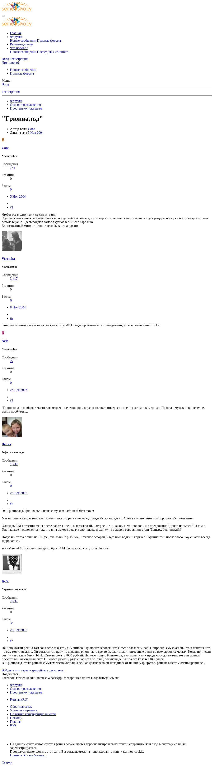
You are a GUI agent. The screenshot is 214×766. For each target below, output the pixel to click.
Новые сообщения (23, 40)
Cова (31, 129)
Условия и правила (23, 710)
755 (12, 168)
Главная (15, 33)
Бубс (5, 581)
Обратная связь (21, 706)
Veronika (8, 258)
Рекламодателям (21, 44)
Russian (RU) (19, 699)
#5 (11, 640)
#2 (11, 318)
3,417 (14, 278)
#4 (11, 503)
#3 (11, 400)
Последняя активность (53, 52)
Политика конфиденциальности (33, 714)
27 (11, 361)
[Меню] (3, 15)
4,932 (14, 601)
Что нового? (19, 48)
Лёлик (6, 444)
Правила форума (49, 40)
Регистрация (11, 92)
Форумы (16, 37)
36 (11, 623)
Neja (5, 341)
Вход (5, 84)
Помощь (16, 718)
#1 (11, 207)
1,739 (14, 464)
